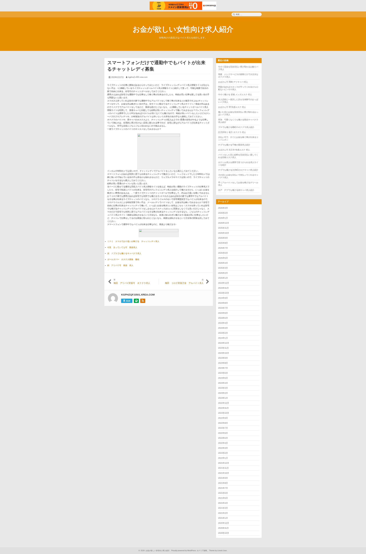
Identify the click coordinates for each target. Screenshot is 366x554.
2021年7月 (223, 488)
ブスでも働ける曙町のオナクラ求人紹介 (236, 127)
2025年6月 (223, 253)
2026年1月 (223, 218)
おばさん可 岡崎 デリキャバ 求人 (233, 82)
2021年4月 (223, 503)
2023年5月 (223, 378)
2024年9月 (223, 298)
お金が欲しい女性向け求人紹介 (183, 29)
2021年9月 (223, 478)
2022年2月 (223, 453)
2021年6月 (223, 493)
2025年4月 (223, 263)
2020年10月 (223, 533)
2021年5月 (223, 498)
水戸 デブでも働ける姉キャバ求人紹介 (236, 190)
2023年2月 (223, 393)
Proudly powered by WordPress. (184, 551)
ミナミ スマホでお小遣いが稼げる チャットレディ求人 (133, 241)
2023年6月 (223, 373)
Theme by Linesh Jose (218, 551)
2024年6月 (223, 313)
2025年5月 (223, 258)
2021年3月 (223, 508)
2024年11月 (223, 288)
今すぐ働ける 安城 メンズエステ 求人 (235, 94)
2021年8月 (223, 483)
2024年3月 (223, 328)
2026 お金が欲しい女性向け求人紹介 (155, 551)
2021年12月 (223, 463)
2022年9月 (223, 418)
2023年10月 (223, 353)
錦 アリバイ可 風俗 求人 (120, 265)
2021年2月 (223, 513)
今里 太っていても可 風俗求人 (122, 247)
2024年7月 (223, 308)
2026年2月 (223, 213)
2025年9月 (223, 238)
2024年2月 (223, 333)
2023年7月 (223, 368)
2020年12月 (223, 523)
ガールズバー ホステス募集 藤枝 (123, 259)
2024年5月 (223, 318)
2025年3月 (223, 268)
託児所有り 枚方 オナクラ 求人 (232, 132)
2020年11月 (223, 528)
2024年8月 (223, 303)
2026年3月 (223, 208)
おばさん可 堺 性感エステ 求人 (232, 107)
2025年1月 (223, 278)
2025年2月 (223, 273)
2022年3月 (223, 448)
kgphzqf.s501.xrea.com (138, 77)
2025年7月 (223, 248)
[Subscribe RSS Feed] (142, 301)
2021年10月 (223, 473)
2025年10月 (223, 233)
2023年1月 (223, 398)
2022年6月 (223, 433)
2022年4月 (223, 443)
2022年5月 (223, 438)
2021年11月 (223, 468)
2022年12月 (223, 403)
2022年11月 (223, 408)
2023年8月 (223, 363)
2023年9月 (223, 358)
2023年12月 (223, 343)
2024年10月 (223, 293)
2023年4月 (223, 383)
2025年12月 (223, 223)
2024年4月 (223, 323)
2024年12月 (223, 283)
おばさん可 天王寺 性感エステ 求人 (234, 150)
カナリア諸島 (202, 551)
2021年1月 (223, 518)
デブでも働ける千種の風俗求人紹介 (234, 145)
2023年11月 (223, 348)
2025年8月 (223, 243)
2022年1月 (223, 458)
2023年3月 (223, 388)
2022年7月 (223, 428)
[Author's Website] (136, 301)
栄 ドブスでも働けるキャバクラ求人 (124, 253)
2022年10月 (223, 413)
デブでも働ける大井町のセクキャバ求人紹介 (238, 170)
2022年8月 (223, 423)
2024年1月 (223, 338)
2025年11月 (223, 228)
